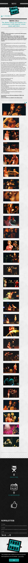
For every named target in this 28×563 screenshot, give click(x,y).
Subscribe (4, 535)
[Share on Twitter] (26, 102)
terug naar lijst (8, 16)
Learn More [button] (21, 556)
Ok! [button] (14, 560)
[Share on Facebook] (24, 102)
